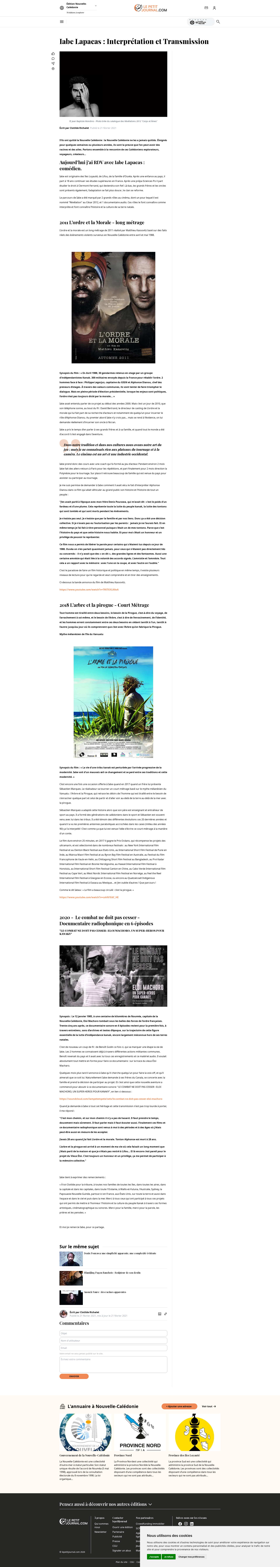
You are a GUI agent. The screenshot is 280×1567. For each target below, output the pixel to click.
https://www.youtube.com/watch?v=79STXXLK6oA (89, 589)
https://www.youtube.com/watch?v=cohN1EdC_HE (89, 897)
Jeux (138, 1545)
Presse (116, 1541)
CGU (114, 1545)
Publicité (117, 1536)
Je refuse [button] (168, 1556)
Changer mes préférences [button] (191, 1556)
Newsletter (100, 1531)
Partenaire (118, 1531)
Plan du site (122, 1562)
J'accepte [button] (154, 1556)
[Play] (211, 22)
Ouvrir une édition (122, 1527)
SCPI (138, 1528)
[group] (210, 21)
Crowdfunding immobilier (150, 1523)
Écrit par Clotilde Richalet (74, 128)
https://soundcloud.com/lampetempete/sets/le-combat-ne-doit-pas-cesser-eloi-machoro (111, 1098)
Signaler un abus (121, 1550)
